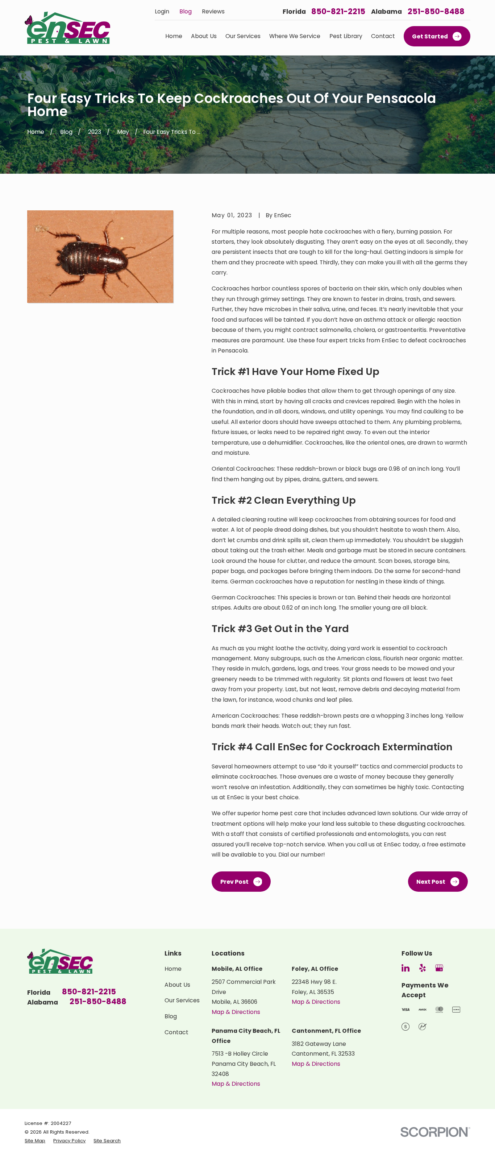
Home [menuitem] (173, 36)
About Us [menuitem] (204, 36)
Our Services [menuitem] (243, 36)
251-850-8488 (436, 11)
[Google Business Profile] (439, 968)
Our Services (182, 1000)
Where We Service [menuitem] (294, 36)
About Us (177, 985)
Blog (185, 11)
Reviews (213, 11)
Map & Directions (236, 1012)
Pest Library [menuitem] (345, 36)
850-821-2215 (338, 11)
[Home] (67, 28)
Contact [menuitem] (383, 36)
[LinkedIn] (405, 968)
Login (162, 11)
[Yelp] (423, 968)
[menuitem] (35, 1141)
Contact (176, 1032)
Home (173, 969)
